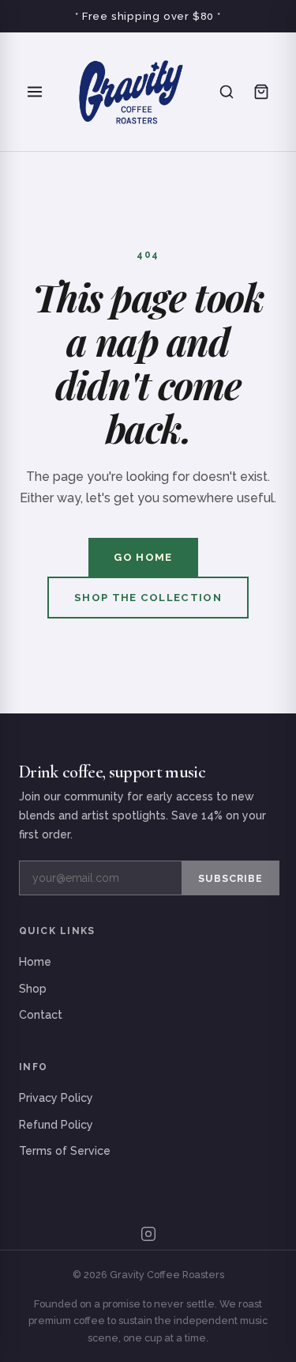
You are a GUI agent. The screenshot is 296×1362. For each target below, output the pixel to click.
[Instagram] (148, 1234)
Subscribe (230, 878)
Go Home (143, 557)
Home (35, 961)
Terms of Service (65, 1150)
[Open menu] (35, 92)
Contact (40, 1014)
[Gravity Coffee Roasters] (131, 91)
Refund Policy (56, 1124)
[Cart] (261, 92)
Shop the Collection (148, 597)
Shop (33, 988)
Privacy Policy (56, 1097)
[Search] (226, 92)
